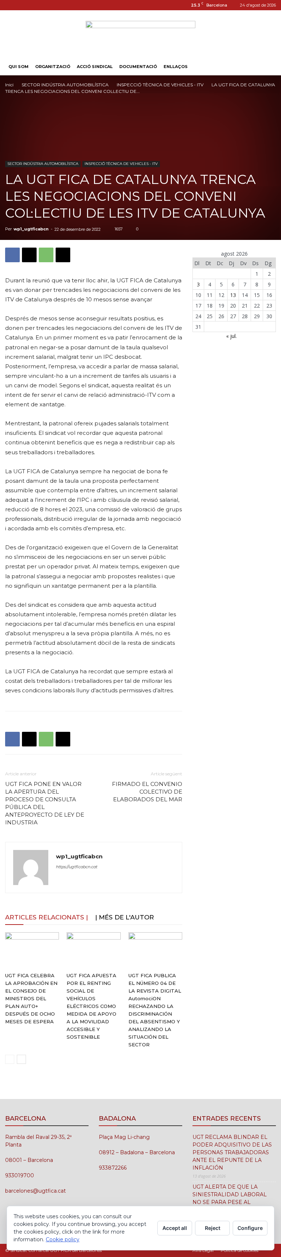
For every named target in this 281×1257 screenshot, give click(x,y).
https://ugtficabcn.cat (76, 866)
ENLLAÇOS (176, 66)
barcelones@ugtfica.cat (35, 1191)
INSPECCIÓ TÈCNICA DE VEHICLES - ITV (160, 84)
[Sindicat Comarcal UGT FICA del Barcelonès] (140, 34)
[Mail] (22, 5)
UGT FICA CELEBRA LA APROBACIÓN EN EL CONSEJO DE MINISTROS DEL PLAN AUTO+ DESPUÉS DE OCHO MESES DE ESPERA (31, 998)
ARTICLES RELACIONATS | (46, 917)
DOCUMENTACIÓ (138, 66)
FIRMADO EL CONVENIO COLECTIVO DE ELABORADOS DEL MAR (147, 791)
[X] (29, 255)
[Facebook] (12, 255)
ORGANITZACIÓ (52, 66)
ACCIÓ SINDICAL (95, 66)
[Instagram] (10, 5)
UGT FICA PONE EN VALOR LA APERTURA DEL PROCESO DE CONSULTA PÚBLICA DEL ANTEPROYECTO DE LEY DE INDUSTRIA (44, 803)
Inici (9, 84)
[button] (267, 66)
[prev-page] (9, 1059)
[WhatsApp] (46, 255)
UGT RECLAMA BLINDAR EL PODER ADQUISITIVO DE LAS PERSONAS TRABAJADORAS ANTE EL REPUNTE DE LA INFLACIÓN (232, 1152)
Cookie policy (62, 1239)
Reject (212, 1228)
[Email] (63, 255)
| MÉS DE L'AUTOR (124, 917)
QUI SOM (18, 66)
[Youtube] (34, 5)
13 (233, 294)
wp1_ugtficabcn (31, 229)
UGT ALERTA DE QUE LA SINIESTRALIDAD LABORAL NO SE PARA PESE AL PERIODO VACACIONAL (229, 1198)
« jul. (231, 335)
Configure (250, 1228)
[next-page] (21, 1059)
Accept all (174, 1228)
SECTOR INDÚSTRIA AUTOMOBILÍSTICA (65, 84)
